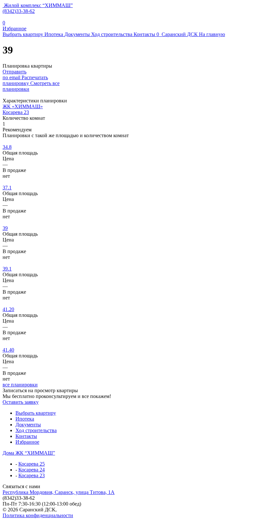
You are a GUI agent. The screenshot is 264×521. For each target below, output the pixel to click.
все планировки (20, 384)
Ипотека (53, 34)
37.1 (7, 187)
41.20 (8, 309)
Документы (77, 34)
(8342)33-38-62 (19, 11)
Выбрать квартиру (23, 34)
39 (5, 228)
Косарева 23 (16, 112)
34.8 (7, 147)
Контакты (144, 34)
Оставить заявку (21, 402)
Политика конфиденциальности (38, 515)
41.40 (8, 350)
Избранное (27, 442)
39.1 (7, 268)
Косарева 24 (31, 469)
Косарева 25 (31, 464)
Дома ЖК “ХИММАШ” (29, 453)
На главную (212, 34)
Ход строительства (111, 34)
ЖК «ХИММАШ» (23, 106)
